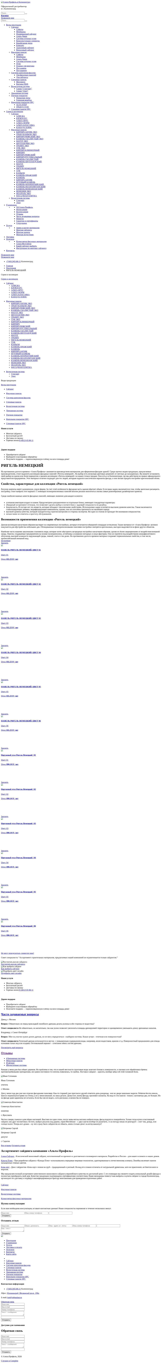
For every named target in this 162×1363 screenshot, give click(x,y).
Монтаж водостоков (25, 235)
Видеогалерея (22, 212)
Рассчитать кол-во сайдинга (13, 964)
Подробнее (6, 541)
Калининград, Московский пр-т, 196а (23, 1293)
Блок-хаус (5, 1167)
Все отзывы (6, 1145)
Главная (9, 266)
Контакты (10, 250)
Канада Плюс (7, 1160)
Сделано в (9, 1361)
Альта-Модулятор (23, 244)
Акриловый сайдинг (25, 48)
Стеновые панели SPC (21, 109)
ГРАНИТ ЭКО (22, 146)
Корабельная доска (24, 43)
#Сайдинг (10, 1063)
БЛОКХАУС (21, 118)
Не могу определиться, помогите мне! (17, 953)
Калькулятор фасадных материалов (31, 241)
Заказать (4, 543)
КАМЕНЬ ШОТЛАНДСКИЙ (29, 162)
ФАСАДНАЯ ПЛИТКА (26, 196)
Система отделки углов (26, 38)
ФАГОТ (19, 164)
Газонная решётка (24, 100)
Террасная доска (23, 98)
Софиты (19, 29)
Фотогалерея (21, 209)
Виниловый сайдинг (25, 50)
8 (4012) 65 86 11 (26, 440)
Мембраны (21, 32)
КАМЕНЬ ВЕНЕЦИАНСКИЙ (29, 189)
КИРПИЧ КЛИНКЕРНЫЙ (27, 150)
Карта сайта (11, 1254)
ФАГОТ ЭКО (22, 141)
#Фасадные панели (14, 1061)
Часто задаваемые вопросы (27, 216)
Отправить (6, 1216)
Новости (20, 219)
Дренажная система (19, 93)
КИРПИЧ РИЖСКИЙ (25, 155)
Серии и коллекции (14, 111)
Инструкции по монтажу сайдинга (31, 248)
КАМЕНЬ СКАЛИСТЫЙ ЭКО (29, 139)
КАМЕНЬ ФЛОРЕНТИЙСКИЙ (30, 184)
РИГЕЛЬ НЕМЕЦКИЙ (26, 168)
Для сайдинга (22, 77)
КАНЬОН (20, 173)
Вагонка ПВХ (22, 84)
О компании (11, 205)
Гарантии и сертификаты (27, 221)
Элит (18, 203)
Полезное (10, 239)
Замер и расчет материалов (27, 228)
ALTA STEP (21, 105)
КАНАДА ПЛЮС (24, 127)
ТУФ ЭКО (20, 148)
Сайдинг (15, 27)
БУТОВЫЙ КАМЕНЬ (25, 182)
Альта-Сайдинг (7, 1156)
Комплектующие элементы (28, 41)
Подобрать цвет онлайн (11, 973)
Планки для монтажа (25, 66)
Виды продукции (13, 25)
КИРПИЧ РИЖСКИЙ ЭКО (28, 137)
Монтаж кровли (23, 232)
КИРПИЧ (20, 152)
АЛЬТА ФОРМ (22, 123)
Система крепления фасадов (23, 73)
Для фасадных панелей (26, 75)
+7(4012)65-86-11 (13, 261)
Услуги (9, 225)
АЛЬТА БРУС (22, 121)
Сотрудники (21, 223)
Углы (18, 64)
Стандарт (20, 200)
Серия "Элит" (22, 91)
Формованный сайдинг (26, 34)
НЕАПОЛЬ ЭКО (23, 193)
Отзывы (19, 214)
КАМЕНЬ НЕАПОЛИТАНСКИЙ (30, 187)
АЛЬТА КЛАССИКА (25, 125)
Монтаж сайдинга (24, 230)
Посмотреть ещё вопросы (12, 1048)
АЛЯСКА (20, 116)
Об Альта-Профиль (24, 207)
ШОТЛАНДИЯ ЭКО (25, 143)
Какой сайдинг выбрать (26, 246)
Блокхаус (20, 45)
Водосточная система (20, 86)
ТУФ (18, 171)
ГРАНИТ (20, 166)
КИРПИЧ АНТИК (24, 180)
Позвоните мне (7, 18)
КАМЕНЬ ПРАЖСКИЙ (26, 175)
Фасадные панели (19, 52)
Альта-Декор (21, 36)
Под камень (21, 68)
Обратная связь (7, 1302)
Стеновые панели (18, 80)
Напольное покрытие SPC (22, 102)
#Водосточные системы (16, 1065)
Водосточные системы (11, 1194)
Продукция (11, 268)
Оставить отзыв (18, 1145)
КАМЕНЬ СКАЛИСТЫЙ (27, 159)
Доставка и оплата (14, 1247)
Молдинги (20, 82)
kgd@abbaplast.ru (14, 1297)
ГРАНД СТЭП (22, 107)
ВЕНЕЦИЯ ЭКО (23, 191)
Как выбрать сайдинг (10, 969)
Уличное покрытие (19, 95)
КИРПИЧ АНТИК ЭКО (26, 132)
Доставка (10, 237)
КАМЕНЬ (20, 178)
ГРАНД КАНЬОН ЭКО (26, 134)
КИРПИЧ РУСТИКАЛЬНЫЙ (29, 157)
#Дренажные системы (15, 1058)
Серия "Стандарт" (24, 89)
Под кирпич (21, 70)
